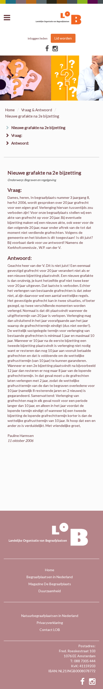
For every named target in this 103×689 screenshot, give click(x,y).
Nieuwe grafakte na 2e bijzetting (38, 127)
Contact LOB (50, 629)
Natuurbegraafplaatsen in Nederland (49, 615)
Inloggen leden (38, 38)
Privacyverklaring (49, 622)
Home (10, 110)
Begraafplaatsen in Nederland (49, 577)
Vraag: (16, 135)
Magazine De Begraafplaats (49, 584)
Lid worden (63, 38)
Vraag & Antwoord (36, 110)
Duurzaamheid (49, 591)
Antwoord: (20, 143)
